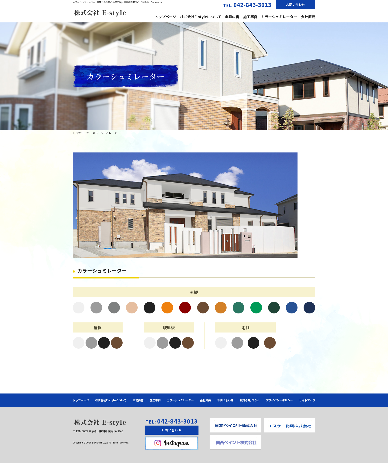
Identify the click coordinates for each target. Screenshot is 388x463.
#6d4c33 (117, 343)
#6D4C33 (203, 307)
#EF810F (167, 307)
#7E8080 (114, 307)
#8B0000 (185, 307)
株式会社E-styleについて (200, 16)
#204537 (274, 307)
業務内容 (232, 16)
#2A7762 (238, 307)
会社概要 (308, 16)
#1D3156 (309, 307)
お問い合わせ (295, 4)
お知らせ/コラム (250, 400)
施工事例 (250, 16)
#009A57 (256, 307)
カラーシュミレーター (279, 16)
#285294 (292, 307)
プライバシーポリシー (279, 400)
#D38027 (221, 307)
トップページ (165, 16)
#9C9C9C (96, 307)
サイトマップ (307, 400)
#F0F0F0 (78, 307)
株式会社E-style (100, 442)
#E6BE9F (132, 307)
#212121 (149, 307)
